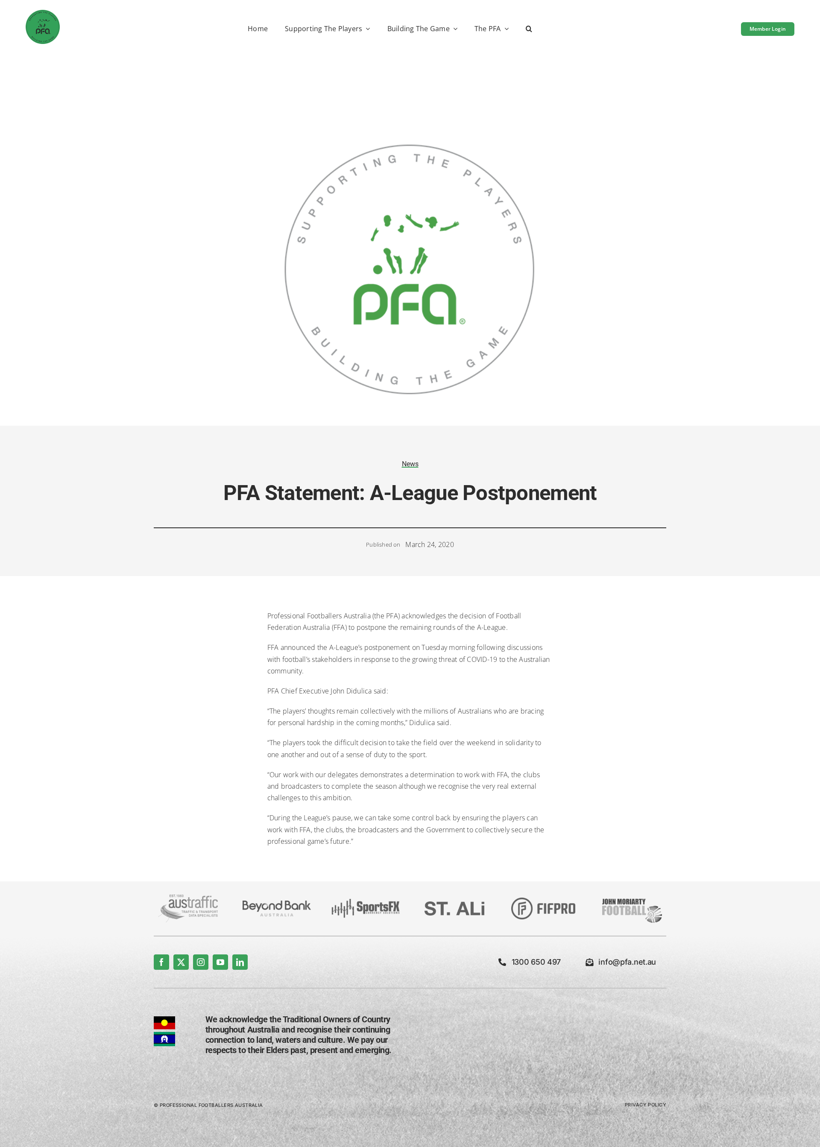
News (410, 464)
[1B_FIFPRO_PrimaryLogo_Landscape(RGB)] (543, 901)
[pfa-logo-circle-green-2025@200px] (43, 13)
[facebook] (161, 962)
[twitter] (181, 962)
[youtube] (220, 962)
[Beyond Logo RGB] (277, 904)
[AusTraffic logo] (188, 898)
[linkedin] (240, 962)
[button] (529, 29)
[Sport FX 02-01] (365, 902)
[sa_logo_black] (454, 905)
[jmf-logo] (632, 897)
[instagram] (200, 962)
